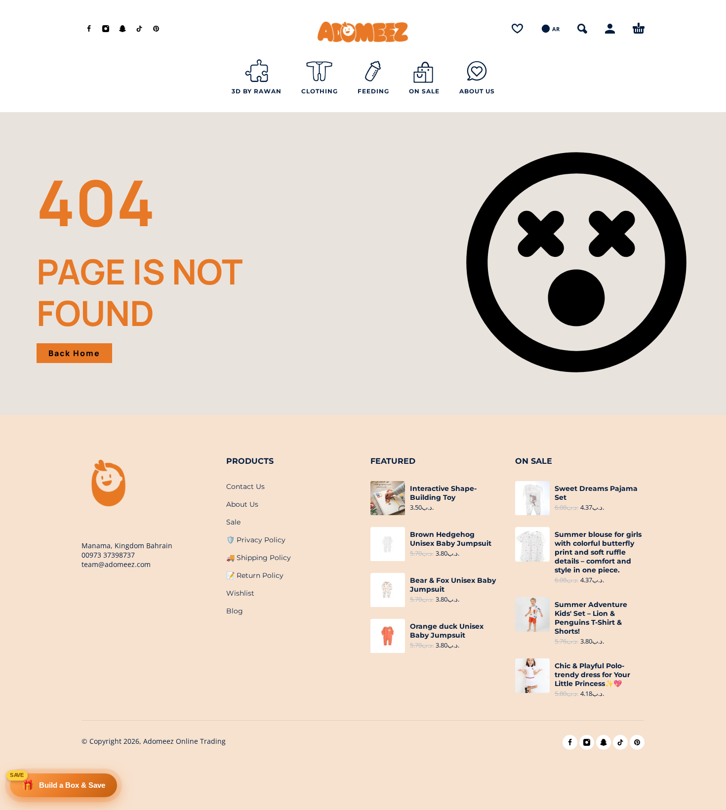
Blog (234, 611)
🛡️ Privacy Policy (255, 539)
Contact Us (245, 486)
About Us (242, 504)
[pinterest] (156, 28)
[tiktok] (139, 28)
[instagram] (105, 28)
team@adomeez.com (116, 564)
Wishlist (240, 593)
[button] (582, 29)
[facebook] (88, 28)
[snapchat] (122, 28)
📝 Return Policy (254, 575)
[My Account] (610, 29)
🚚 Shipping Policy (258, 557)
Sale (233, 522)
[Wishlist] (517, 29)
